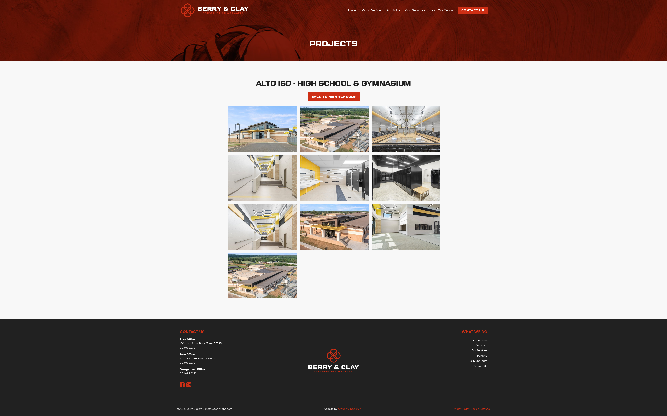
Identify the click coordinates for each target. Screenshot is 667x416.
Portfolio (393, 10)
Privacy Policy (461, 408)
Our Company (478, 340)
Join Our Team (442, 10)
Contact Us (472, 10)
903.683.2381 (188, 347)
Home (351, 10)
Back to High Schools (333, 96)
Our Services (415, 10)
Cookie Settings (480, 408)
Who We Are (371, 10)
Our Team (481, 345)
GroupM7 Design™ (349, 408)
